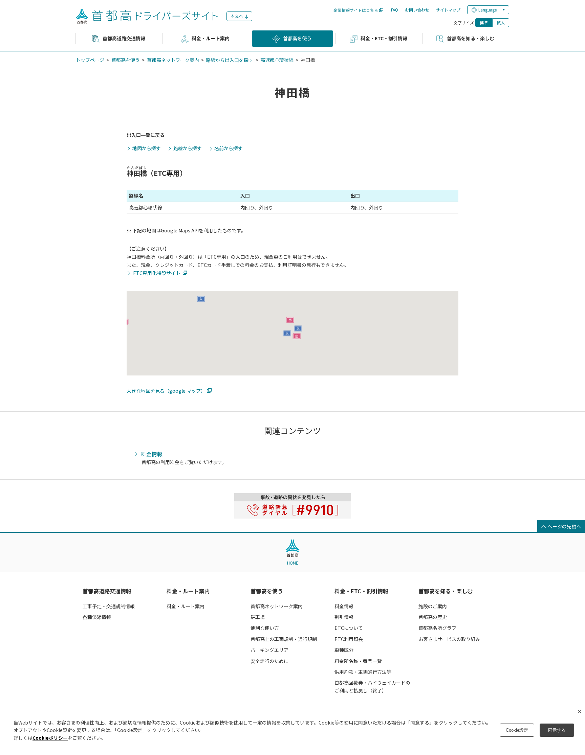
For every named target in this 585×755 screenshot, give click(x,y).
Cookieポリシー (50, 737)
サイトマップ (448, 10)
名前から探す (228, 148)
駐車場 (258, 617)
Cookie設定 (517, 730)
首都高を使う (125, 59)
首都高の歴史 (432, 617)
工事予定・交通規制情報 (109, 606)
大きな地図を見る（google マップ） (166, 390)
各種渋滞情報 (97, 617)
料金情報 (151, 454)
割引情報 (343, 617)
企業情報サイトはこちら (355, 10)
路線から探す (187, 148)
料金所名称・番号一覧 (358, 661)
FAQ (394, 10)
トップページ (90, 59)
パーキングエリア (269, 649)
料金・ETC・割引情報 (361, 591)
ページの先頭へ (564, 526)
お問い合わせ (417, 10)
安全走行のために (269, 661)
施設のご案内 (432, 606)
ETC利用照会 (348, 639)
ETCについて (348, 627)
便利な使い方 (265, 627)
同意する (557, 730)
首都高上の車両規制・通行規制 (284, 639)
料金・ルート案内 (188, 591)
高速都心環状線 (277, 59)
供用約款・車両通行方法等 (362, 671)
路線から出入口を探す (229, 59)
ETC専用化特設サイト (156, 273)
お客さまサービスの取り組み (449, 639)
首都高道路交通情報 (107, 591)
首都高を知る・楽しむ (445, 591)
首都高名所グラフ (437, 627)
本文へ (237, 16)
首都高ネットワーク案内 (173, 59)
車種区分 (343, 649)
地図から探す (146, 148)
